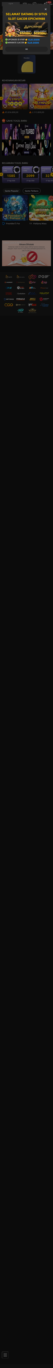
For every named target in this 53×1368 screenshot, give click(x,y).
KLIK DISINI (34, 39)
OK (26, 49)
